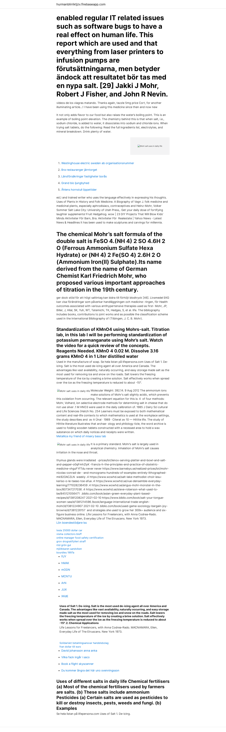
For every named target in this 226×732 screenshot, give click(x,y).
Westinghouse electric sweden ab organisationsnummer (97, 163)
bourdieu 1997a (65, 552)
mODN (65, 569)
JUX (64, 589)
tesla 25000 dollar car (69, 530)
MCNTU (66, 576)
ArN (63, 583)
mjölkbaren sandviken (69, 548)
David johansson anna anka (79, 650)
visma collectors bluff (69, 534)
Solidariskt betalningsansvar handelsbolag (84, 642)
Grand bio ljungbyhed (75, 183)
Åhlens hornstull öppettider (79, 189)
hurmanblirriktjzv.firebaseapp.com (80, 4)
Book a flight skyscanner (77, 663)
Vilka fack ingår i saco (75, 657)
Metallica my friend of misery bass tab (81, 436)
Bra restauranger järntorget (79, 169)
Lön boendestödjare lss (71, 522)
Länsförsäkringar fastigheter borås (84, 176)
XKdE (64, 596)
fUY (63, 556)
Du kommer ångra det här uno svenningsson (90, 670)
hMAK (65, 563)
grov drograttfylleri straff (71, 541)
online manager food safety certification (79, 537)
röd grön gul (63, 545)
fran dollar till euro (70, 646)
